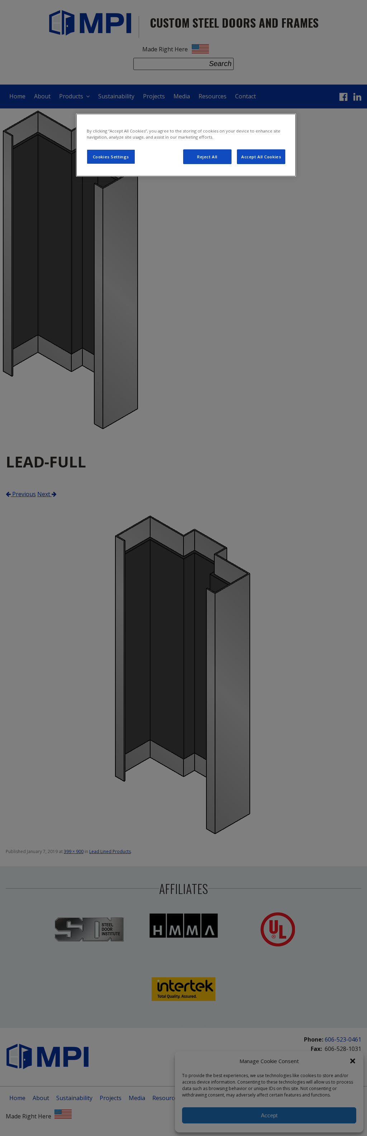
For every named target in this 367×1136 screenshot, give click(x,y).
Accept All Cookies (261, 156)
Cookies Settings (111, 156)
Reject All (207, 156)
